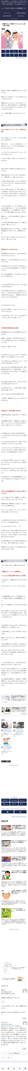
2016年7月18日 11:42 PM (6, 991)
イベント (4, 761)
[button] (25, 495)
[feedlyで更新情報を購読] (7, 811)
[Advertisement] (14, 73)
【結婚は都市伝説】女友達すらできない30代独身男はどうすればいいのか (7, 747)
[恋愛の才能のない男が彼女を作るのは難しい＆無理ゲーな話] (6, 725)
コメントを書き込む (14, 1053)
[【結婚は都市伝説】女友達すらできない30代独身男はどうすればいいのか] (6, 741)
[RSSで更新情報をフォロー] (20, 811)
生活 (9, 761)
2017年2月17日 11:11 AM (6, 1024)
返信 (25, 1018)
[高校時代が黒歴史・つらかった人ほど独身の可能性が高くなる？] (18, 725)
